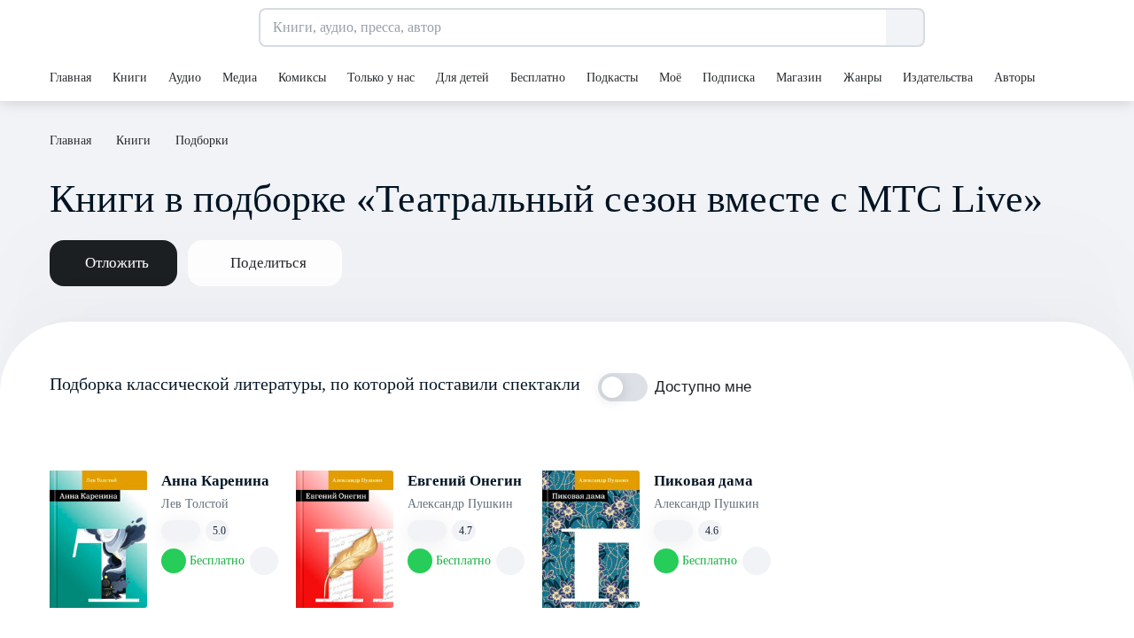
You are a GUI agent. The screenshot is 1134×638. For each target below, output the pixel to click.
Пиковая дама (703, 480)
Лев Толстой (195, 503)
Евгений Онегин (465, 480)
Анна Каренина (215, 480)
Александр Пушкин (460, 503)
